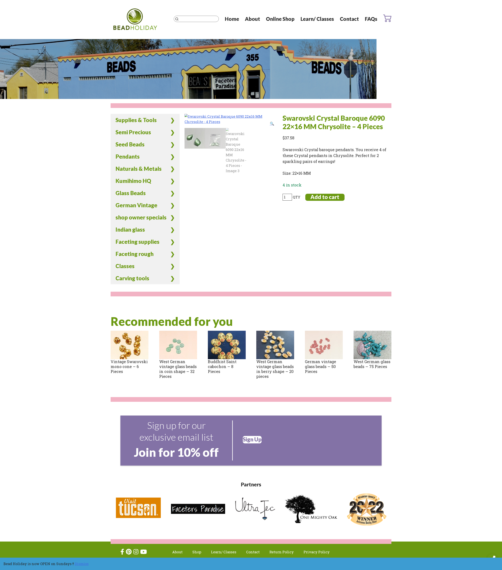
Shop (196, 552)
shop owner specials (140, 217)
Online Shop (280, 19)
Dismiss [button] (82, 563)
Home (232, 19)
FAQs (371, 19)
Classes (125, 266)
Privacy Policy (317, 552)
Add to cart (324, 197)
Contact (349, 19)
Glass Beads (130, 193)
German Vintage (136, 205)
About (252, 19)
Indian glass (130, 229)
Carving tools (132, 278)
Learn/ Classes (317, 19)
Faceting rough (134, 253)
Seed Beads (130, 144)
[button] (272, 123)
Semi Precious (133, 132)
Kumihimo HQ (133, 180)
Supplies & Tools (136, 120)
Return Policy (281, 552)
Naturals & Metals (138, 168)
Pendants (127, 156)
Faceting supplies (137, 241)
